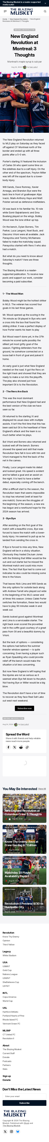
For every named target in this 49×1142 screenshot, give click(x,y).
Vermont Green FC (11, 1023)
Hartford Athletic (10, 1012)
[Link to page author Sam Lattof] (25, 67)
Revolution (8, 932)
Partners (6, 1065)
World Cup (8, 1001)
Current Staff (9, 1053)
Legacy (7, 951)
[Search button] (45, 11)
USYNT (6, 986)
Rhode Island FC (10, 1019)
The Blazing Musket (11, 1125)
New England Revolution (19, 19)
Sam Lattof (34, 67)
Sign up (7, 1076)
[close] (45, 3)
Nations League (10, 974)
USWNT (6, 978)
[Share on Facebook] (8, 747)
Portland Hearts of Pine (13, 1015)
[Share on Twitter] (14, 747)
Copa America (9, 997)
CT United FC (9, 1034)
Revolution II (8, 1038)
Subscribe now (25, 708)
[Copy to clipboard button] (27, 747)
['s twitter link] (5, 1131)
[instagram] (11, 1131)
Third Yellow (9, 944)
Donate (6, 1057)
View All (42, 788)
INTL (5, 993)
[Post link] (24, 808)
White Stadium (9, 955)
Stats (5, 1069)
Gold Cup (7, 970)
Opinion (6, 940)
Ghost (26, 1123)
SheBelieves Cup (11, 982)
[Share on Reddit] (21, 747)
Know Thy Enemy (11, 936)
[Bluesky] (17, 1131)
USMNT (6, 966)
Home (5, 19)
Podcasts (7, 1061)
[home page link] (21, 11)
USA (5, 962)
